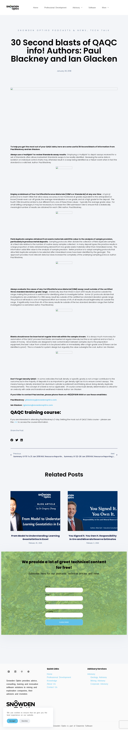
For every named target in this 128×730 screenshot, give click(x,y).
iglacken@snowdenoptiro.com (38, 405)
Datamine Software (84, 726)
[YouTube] (8, 671)
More (104, 7)
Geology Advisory (98, 677)
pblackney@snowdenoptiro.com (41, 400)
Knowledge (52, 681)
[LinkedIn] (15, 671)
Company (49, 611)
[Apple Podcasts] (22, 671)
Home (35, 7)
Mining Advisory (97, 681)
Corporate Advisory (99, 684)
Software (92, 7)
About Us (51, 684)
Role (47, 603)
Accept (12, 721)
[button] (11, 440)
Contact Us (52, 687)
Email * (48, 594)
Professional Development (55, 7)
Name (47, 586)
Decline (25, 721)
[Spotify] (28, 671)
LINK (15, 422)
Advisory (76, 7)
